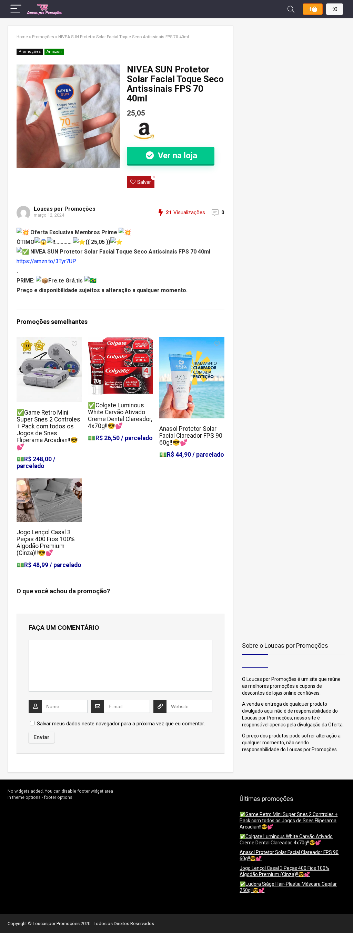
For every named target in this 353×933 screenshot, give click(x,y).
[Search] (291, 9)
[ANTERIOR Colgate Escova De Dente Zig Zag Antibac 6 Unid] (7, 916)
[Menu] (16, 9)
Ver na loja (176, 155)
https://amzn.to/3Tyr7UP (46, 261)
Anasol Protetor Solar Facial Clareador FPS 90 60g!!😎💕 (190, 435)
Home (22, 36)
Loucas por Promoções (64, 209)
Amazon (54, 51)
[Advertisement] (285, 69)
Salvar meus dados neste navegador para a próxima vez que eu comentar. (121, 724)
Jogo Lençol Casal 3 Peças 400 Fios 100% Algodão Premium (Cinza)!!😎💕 (45, 542)
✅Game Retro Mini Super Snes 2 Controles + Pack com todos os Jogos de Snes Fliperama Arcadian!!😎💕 (48, 429)
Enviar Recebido (313, 9)
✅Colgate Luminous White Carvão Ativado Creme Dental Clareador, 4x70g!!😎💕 (120, 415)
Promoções (43, 36)
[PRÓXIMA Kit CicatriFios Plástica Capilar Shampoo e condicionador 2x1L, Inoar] (346, 916)
